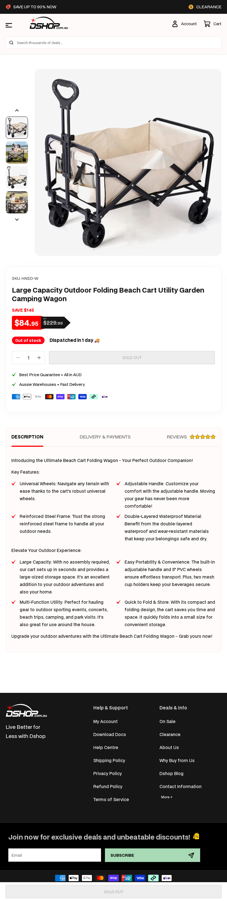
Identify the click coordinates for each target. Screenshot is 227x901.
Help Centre (105, 747)
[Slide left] (17, 110)
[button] (212, 24)
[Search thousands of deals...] (11, 43)
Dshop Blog (171, 773)
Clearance (169, 734)
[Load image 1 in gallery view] (17, 128)
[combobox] (113, 43)
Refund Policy (107, 786)
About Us (169, 747)
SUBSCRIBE (122, 855)
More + (166, 797)
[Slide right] (17, 219)
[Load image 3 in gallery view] (17, 177)
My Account (105, 721)
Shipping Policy (109, 760)
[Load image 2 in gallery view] (17, 152)
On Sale (167, 721)
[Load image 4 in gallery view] (17, 202)
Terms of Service (111, 799)
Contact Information (180, 786)
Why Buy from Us (177, 760)
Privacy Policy (107, 773)
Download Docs (109, 734)
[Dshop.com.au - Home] (26, 710)
